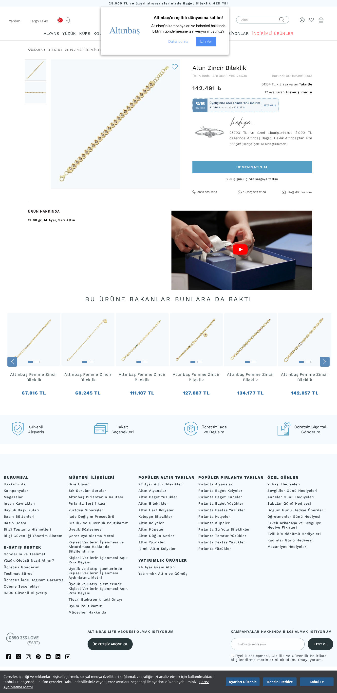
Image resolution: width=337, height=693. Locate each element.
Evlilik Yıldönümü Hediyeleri (294, 534)
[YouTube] (48, 656)
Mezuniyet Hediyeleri (287, 547)
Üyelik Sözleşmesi (86, 529)
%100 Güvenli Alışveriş (25, 593)
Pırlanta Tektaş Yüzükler (221, 542)
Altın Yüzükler (151, 542)
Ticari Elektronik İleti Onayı (95, 599)
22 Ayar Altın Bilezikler (160, 484)
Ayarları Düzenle (243, 681)
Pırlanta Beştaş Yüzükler (221, 510)
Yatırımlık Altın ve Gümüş (162, 573)
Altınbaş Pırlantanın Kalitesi (96, 497)
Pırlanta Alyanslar (215, 484)
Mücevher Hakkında (87, 612)
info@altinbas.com (299, 192)
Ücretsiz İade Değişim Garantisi (34, 580)
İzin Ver (206, 41)
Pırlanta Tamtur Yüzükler (222, 536)
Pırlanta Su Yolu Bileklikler (224, 529)
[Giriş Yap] (302, 20)
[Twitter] (18, 656)
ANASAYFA (35, 50)
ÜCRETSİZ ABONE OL (110, 644)
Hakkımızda (15, 484)
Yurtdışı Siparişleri (87, 510)
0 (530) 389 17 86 (254, 192)
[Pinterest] (38, 656)
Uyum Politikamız (85, 606)
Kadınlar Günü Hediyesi (290, 540)
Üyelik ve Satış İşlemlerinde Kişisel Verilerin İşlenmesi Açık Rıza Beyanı (98, 588)
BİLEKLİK (53, 50)
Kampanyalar (16, 491)
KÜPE (84, 33)
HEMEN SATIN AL (252, 167)
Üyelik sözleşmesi (252, 656)
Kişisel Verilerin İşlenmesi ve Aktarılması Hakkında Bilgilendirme (96, 546)
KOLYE (100, 33)
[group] (33, 361)
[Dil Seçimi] (63, 20)
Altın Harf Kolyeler (156, 510)
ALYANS (51, 33)
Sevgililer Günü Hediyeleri (292, 491)
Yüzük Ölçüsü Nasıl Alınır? (29, 560)
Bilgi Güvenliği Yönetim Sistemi (34, 536)
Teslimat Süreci (19, 573)
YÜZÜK (69, 33)
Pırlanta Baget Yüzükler (220, 503)
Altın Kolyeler (151, 523)
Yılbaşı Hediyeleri (283, 484)
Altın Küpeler (151, 529)
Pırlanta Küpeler (214, 523)
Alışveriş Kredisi (298, 92)
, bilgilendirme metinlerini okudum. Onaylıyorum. (279, 658)
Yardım (14, 21)
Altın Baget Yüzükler (157, 497)
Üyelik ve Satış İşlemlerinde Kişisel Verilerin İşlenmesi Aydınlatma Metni (95, 573)
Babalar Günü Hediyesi (289, 503)
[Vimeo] (67, 656)
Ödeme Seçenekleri (22, 586)
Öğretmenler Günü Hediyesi (293, 516)
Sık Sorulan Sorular (87, 491)
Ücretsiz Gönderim (21, 567)
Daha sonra (178, 41)
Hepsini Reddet (280, 681)
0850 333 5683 (207, 192)
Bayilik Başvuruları (21, 510)
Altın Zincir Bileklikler (83, 50)
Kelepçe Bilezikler (155, 516)
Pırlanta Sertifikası (87, 503)
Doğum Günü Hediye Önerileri (296, 510)
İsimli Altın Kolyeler (157, 549)
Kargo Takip (39, 21)
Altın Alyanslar (152, 491)
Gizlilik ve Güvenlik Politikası (300, 656)
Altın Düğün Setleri (157, 536)
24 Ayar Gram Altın (156, 567)
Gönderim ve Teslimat (25, 554)
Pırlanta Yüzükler (214, 549)
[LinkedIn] (58, 656)
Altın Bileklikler (153, 503)
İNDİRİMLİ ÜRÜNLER (272, 33)
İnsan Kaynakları (20, 503)
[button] (12, 362)
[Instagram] (28, 656)
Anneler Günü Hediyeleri (291, 497)
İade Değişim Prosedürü (91, 516)
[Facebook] (8, 656)
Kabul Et (317, 681)
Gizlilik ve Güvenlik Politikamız (98, 523)
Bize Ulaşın (79, 484)
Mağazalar (13, 497)
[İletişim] (23, 640)
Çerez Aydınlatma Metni (91, 536)
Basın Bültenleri (19, 516)
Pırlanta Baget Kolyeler (220, 491)
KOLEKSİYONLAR (231, 33)
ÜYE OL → (270, 105)
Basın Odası (15, 523)
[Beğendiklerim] (311, 20)
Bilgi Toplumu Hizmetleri (27, 529)
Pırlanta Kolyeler (214, 516)
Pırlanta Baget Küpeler (220, 497)
